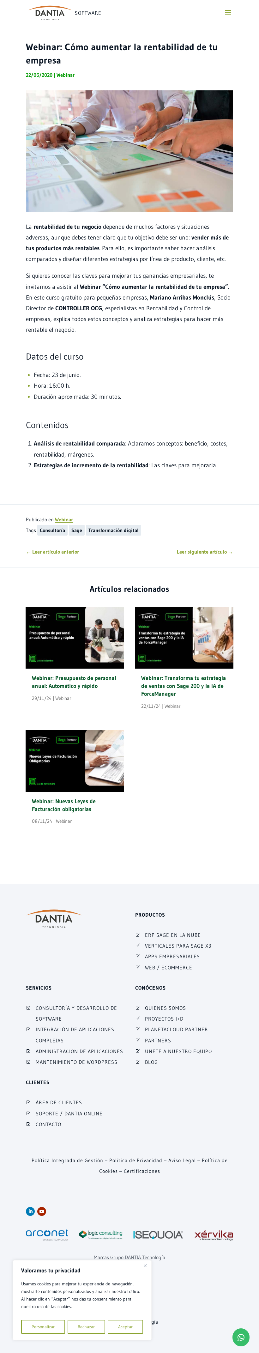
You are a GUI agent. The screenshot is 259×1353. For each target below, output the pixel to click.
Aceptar (125, 1327)
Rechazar (86, 1327)
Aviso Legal (182, 1160)
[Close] (145, 1265)
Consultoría (52, 530)
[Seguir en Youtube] (41, 1211)
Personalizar (43, 1327)
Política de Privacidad (135, 1160)
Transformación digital (113, 530)
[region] (82, 1300)
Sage (76, 530)
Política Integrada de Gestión (67, 1160)
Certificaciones (142, 1171)
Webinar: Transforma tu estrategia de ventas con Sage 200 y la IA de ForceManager (183, 686)
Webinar (66, 75)
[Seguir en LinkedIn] (30, 1211)
